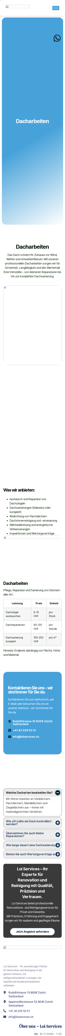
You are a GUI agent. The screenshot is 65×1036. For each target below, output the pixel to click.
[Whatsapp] (57, 38)
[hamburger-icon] (55, 8)
